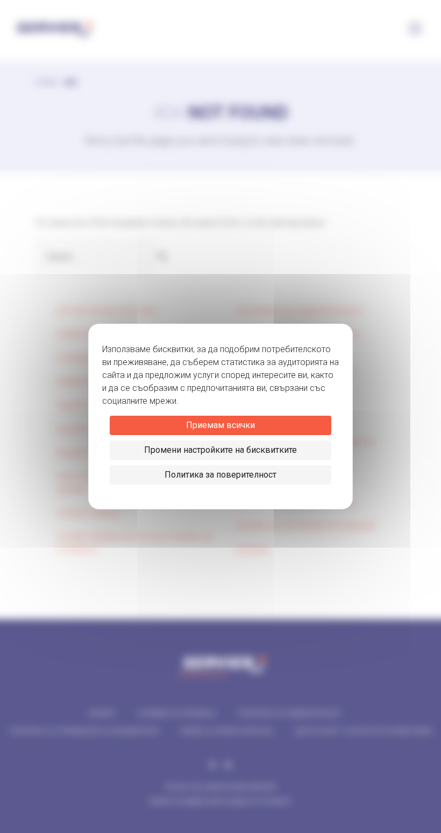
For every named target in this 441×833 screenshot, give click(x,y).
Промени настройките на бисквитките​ (220, 450)
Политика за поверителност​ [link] (220, 475)
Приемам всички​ (220, 425)
